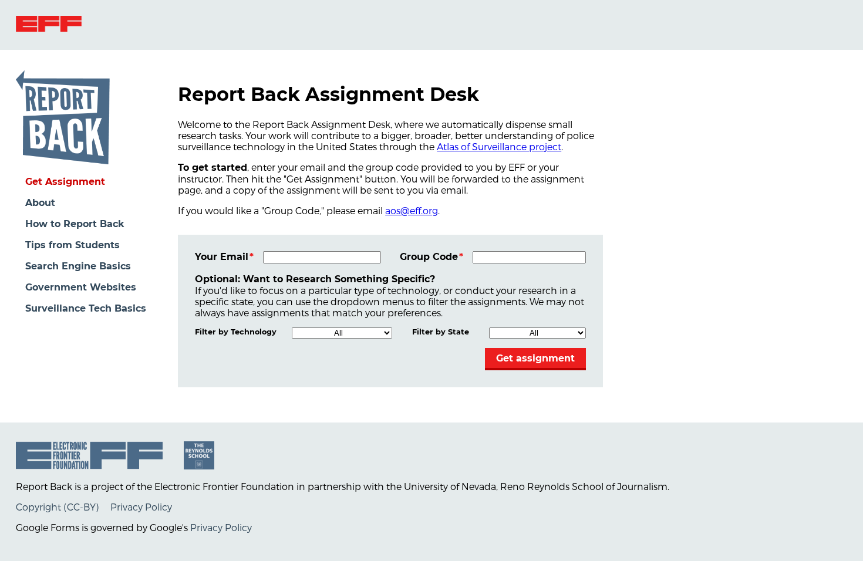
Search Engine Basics (78, 266)
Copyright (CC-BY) (57, 506)
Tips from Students (72, 245)
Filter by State (440, 331)
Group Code (429, 256)
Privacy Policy (141, 506)
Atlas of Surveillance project (499, 146)
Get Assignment (65, 181)
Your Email (221, 256)
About (40, 202)
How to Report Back (74, 223)
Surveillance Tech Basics (85, 308)
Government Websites (80, 287)
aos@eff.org (411, 210)
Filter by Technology (236, 331)
